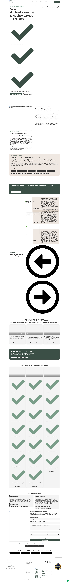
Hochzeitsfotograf (25, 135)
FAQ (40, 1)
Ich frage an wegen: (34, 517)
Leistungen (33, 1)
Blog (43, 1)
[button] (42, 262)
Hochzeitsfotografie (17, 159)
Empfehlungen (51, 1)
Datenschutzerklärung (41, 538)
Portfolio (46, 1)
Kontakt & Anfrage (56, 1)
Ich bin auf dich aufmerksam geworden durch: (39, 521)
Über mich (37, 1)
